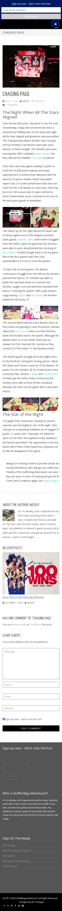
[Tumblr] (15, 906)
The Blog (39, 101)
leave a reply (19, 624)
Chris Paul (36, 157)
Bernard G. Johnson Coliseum (17, 850)
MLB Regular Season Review (16, 861)
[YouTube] (19, 906)
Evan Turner (21, 331)
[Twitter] (12, 906)
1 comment (12, 104)
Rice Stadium (9, 855)
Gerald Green (50, 374)
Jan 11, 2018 (11, 101)
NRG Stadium (9, 845)
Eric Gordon (9, 252)
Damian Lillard (25, 239)
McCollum (36, 295)
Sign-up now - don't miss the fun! (31, 3)
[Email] (23, 906)
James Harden (42, 153)
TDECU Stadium (10, 866)
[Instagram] (8, 906)
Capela (34, 374)
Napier (21, 295)
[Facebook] (4, 906)
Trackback (35, 624)
